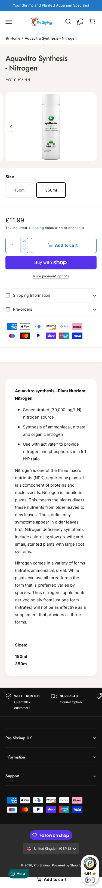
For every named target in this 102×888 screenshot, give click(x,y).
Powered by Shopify (66, 865)
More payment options (51, 276)
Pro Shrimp (42, 865)
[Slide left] (11, 126)
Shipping (36, 228)
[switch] (90, 880)
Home (15, 38)
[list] (51, 702)
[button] (9, 22)
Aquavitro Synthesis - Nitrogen (51, 38)
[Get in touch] (80, 22)
